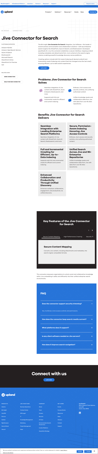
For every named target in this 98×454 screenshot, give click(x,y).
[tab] (51, 236)
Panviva (4, 416)
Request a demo (90, 3)
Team (40, 410)
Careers (41, 413)
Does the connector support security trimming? (62, 304)
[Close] (94, 451)
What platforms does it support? (55, 328)
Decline (80, 451)
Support (53, 3)
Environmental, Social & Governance (45, 423)
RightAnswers (5, 423)
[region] (49, 451)
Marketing (22, 423)
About (40, 407)
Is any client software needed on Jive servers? (61, 336)
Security (41, 416)
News (59, 416)
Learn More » (63, 450)
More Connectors (9, 76)
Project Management (25, 426)
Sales (21, 429)
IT (20, 416)
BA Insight (5, 31)
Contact (60, 423)
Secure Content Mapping (51, 237)
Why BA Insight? (5, 3)
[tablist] (66, 246)
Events (59, 407)
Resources (45, 3)
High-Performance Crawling (73, 237)
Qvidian (4, 419)
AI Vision (41, 419)
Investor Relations (43, 428)
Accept (88, 451)
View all (3, 429)
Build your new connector (12, 82)
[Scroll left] (89, 230)
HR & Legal (23, 413)
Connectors (17, 31)
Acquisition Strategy (44, 431)
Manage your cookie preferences (8, 452)
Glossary (60, 419)
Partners (37, 3)
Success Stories (62, 410)
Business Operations (25, 407)
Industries (30, 3)
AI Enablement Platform (18, 3)
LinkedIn (80, 413)
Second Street (5, 426)
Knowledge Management (26, 419)
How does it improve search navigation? (58, 345)
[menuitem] (49, 12)
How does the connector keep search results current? (64, 319)
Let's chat (44, 68)
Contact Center (24, 410)
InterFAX (4, 413)
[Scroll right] (92, 230)
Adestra (4, 407)
